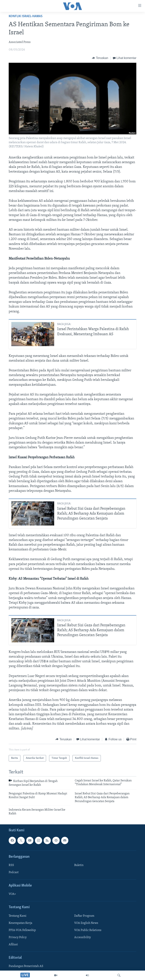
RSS (11, 865)
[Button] (100, 58)
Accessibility (82, 937)
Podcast (14, 872)
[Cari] (119, 975)
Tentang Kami (17, 915)
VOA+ (12, 894)
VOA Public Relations (87, 930)
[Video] (55, 975)
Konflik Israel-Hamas (25, 16)
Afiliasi (13, 944)
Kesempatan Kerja (20, 923)
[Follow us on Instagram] (38, 840)
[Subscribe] (64, 840)
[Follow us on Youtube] (29, 840)
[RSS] (47, 840)
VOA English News (86, 923)
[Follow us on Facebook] (12, 840)
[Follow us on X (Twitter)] (21, 840)
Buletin (78, 865)
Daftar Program (84, 915)
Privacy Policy (18, 937)
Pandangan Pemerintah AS (26, 966)
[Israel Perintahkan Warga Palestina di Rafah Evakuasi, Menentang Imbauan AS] (32, 334)
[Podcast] (55, 840)
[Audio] (87, 975)
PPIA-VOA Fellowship (22, 930)
